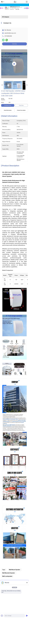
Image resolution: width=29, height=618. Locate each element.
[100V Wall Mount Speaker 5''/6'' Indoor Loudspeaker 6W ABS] (14, 63)
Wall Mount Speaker (14, 569)
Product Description (21, 110)
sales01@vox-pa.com (10, 33)
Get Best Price (7, 105)
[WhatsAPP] (3, 40)
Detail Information (7, 110)
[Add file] (2, 615)
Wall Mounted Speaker (8, 573)
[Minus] (27, 583)
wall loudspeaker (7, 576)
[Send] (27, 615)
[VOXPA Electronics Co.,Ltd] (15, 2)
